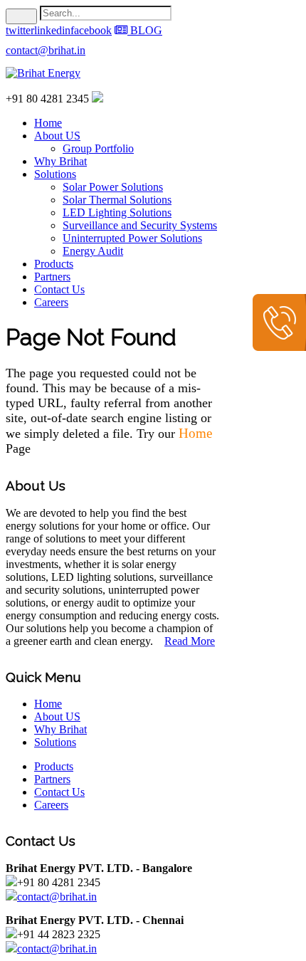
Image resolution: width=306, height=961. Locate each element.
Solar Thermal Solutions (117, 200)
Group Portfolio (98, 148)
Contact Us (59, 289)
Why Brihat (60, 161)
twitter (20, 30)
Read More (189, 641)
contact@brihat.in (45, 50)
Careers (51, 302)
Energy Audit (93, 251)
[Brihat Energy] (43, 73)
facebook (91, 30)
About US (57, 136)
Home (48, 123)
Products (53, 264)
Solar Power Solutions (113, 187)
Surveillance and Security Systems (140, 225)
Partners (52, 277)
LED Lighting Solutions (117, 212)
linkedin (52, 30)
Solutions (55, 174)
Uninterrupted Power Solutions (132, 238)
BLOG (144, 30)
